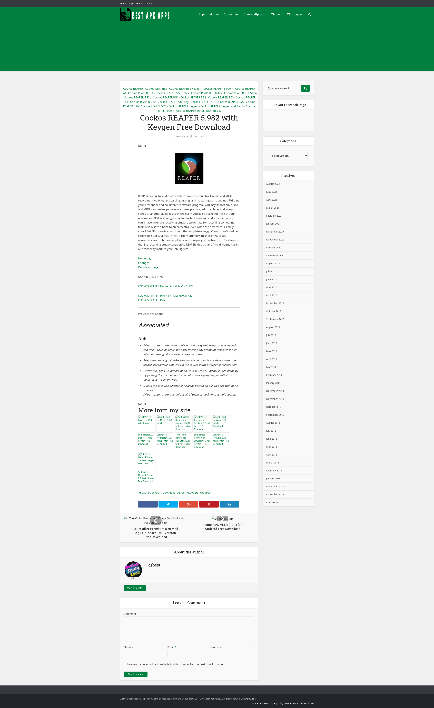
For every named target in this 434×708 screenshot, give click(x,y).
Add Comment (197, 136)
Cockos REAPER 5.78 (153, 106)
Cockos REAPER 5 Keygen (185, 88)
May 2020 (271, 287)
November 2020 (275, 239)
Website (216, 647)
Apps (131, 3)
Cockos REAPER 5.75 (231, 102)
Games (140, 3)
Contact (150, 3)
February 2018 (274, 470)
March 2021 (272, 207)
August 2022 (273, 183)
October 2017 (273, 502)
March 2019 (272, 367)
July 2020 (271, 271)
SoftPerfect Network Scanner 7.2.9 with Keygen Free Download (146, 477)
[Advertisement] (217, 47)
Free (182, 492)
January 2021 (273, 223)
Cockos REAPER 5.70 (203, 102)
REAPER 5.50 (214, 111)
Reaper (205, 492)
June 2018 (271, 438)
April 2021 (271, 199)
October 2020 (273, 247)
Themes (276, 14)
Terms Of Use (307, 703)
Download (169, 492)
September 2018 (275, 414)
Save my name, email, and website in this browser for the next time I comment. (176, 664)
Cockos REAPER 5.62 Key (173, 102)
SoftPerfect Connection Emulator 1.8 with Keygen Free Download (202, 440)
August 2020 (273, 263)
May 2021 (271, 191)
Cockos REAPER (133, 88)
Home (123, 3)
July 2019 (271, 335)
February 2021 (274, 215)
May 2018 (271, 446)
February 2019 (274, 375)
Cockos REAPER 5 (156, 88)
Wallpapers (295, 14)
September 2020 (275, 255)
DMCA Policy (291, 703)
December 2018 (275, 390)
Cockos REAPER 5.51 (165, 97)
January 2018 (273, 478)
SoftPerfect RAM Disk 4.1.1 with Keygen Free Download (145, 439)
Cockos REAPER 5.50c (137, 97)
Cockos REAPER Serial (190, 111)
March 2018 (272, 462)
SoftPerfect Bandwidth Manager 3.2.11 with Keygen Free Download (183, 440)
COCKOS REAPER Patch (152, 300)
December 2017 (275, 486)
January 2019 (273, 383)
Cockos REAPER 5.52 (193, 97)
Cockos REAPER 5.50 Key (206, 93)
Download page (148, 267)
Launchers (231, 14)
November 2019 (275, 303)
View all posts (134, 588)
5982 (143, 492)
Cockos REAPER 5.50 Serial (240, 93)
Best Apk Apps (248, 698)
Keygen (193, 492)
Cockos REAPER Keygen (183, 106)
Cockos (154, 492)
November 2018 (275, 398)
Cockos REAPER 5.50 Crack (172, 93)
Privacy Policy (277, 703)
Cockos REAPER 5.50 (141, 93)
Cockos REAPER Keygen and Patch (222, 106)
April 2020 (271, 295)
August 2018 (273, 422)
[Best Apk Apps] (145, 14)
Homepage (145, 258)
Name (129, 647)
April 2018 (271, 454)
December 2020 (275, 231)
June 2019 (271, 343)
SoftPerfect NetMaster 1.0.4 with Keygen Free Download (165, 439)
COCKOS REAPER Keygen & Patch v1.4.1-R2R (165, 286)
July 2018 (271, 430)
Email (171, 647)
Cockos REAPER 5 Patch (218, 88)
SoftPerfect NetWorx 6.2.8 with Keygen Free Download (221, 439)
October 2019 (273, 311)
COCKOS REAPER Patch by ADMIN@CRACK (165, 296)
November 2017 (275, 494)
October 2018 (273, 406)
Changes (143, 263)
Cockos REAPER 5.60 (221, 97)
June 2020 (271, 279)
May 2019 (271, 351)
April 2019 (271, 359)
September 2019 (275, 319)
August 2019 (273, 327)
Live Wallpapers (255, 14)
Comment (130, 614)
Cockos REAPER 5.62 (143, 102)
